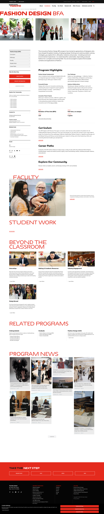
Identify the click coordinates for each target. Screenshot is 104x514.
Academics (47, 5)
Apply (93, 1)
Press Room (35, 503)
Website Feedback (36, 487)
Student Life (68, 5)
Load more (52, 436)
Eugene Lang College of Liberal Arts (80, 488)
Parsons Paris (76, 493)
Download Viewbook (14, 136)
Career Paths (13, 66)
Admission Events (19, 86)
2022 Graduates (13, 104)
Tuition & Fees (13, 131)
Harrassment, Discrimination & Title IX (40, 501)
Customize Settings (79, 506)
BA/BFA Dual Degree (14, 340)
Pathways (12, 57)
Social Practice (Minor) (15, 339)
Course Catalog (36, 490)
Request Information (20, 81)
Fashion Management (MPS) (45, 334)
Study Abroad (13, 301)
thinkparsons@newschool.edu (15, 115)
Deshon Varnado (12, 122)
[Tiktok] (21, 492)
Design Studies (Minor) (15, 336)
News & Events (84, 1)
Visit (41, 473)
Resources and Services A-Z (38, 492)
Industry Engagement (75, 268)
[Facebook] (10, 492)
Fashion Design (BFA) (15, 51)
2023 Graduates (13, 103)
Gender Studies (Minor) (15, 337)
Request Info (19, 473)
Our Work (60, 5)
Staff (57, 493)
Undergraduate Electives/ (15, 130)
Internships (13, 268)
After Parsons (76, 5)
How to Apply (19, 76)
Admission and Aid (87, 5)
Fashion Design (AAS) (75, 331)
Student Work (13, 63)
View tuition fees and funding (44, 118)
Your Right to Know (36, 500)
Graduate (42, 331)
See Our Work (12, 231)
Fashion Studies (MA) (43, 335)
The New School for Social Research (81, 492)
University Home (12, 1)
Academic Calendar (36, 495)
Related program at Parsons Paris (17, 134)
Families (57, 488)
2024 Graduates (13, 101)
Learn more (40, 140)
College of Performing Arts (79, 490)
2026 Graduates (13, 99)
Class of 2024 (53, 102)
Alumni (77, 1)
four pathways (77, 76)
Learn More (40, 169)
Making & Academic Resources (48, 268)
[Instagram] (18, 492)
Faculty (73, 1)
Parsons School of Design (78, 487)
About (41, 5)
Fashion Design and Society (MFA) (46, 333)
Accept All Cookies (79, 511)
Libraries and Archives (37, 497)
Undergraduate (14, 331)
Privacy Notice (76, 498)
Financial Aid (12, 132)
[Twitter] (12, 492)
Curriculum (12, 54)
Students (58, 487)
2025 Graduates (13, 100)
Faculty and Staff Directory (38, 498)
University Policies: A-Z (37, 493)
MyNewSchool (35, 488)
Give (85, 473)
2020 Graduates (13, 107)
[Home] (15, 5)
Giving (90, 1)
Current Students (67, 1)
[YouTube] (15, 492)
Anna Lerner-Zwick (13, 120)
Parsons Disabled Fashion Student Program (18, 135)
